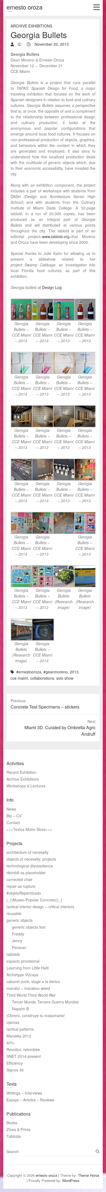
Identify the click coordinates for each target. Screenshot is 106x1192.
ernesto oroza (24, 7)
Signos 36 (15, 1070)
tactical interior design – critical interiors (40, 906)
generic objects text (28, 927)
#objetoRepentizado (24, 893)
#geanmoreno (55, 671)
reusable (14, 913)
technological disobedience (30, 865)
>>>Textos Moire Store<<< (29, 829)
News (11, 809)
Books (12, 1122)
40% (10, 1042)
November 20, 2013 (51, 44)
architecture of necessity (27, 852)
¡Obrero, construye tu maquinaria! (36, 1015)
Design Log (52, 287)
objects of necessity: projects (31, 859)
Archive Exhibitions (31, 26)
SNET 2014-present (24, 1056)
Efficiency (15, 1063)
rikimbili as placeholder (26, 872)
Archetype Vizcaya (22, 974)
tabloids (13, 954)
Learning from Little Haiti (28, 968)
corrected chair (19, 879)
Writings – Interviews (24, 1093)
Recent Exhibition (21, 772)
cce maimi (19, 678)
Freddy (18, 934)
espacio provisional (23, 961)
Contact (13, 822)
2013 (74, 671)
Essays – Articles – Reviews (30, 1099)
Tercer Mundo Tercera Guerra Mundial (45, 1002)
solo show (64, 678)
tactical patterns (20, 1029)
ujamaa (13, 1022)
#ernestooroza (28, 671)
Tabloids (14, 1136)
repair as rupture (21, 886)
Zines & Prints (18, 1129)
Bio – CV (14, 815)
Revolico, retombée (23, 1049)
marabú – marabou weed (28, 988)
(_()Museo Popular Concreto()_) (34, 900)
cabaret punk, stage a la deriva (33, 981)
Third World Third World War (31, 995)
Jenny (17, 940)
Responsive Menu (96, 7)
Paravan (19, 947)
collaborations (42, 678)
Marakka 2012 (19, 1036)
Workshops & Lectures (26, 785)
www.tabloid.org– (56, 236)
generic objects (20, 920)
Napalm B (20, 1008)
